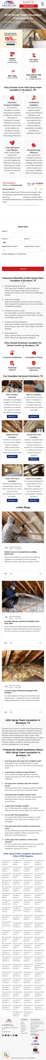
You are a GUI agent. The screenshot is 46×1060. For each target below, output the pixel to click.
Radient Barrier (34, 1031)
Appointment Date (10, 246)
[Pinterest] (8, 1035)
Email (27, 239)
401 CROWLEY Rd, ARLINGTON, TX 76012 (9, 1025)
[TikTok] (13, 1035)
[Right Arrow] (41, 189)
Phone (5, 239)
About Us (23, 1026)
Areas (22, 1031)
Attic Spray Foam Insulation (37, 1023)
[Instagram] (3, 1035)
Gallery (23, 1023)
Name (5, 231)
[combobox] (34, 250)
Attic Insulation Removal (37, 1022)
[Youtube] (16, 1035)
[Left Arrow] (36, 189)
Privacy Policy (24, 1033)
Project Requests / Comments (14, 254)
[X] (11, 1035)
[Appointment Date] (4, 250)
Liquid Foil (33, 1033)
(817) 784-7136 (7, 1031)
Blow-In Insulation (35, 1025)
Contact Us (23, 1028)
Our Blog (23, 1030)
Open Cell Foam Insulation (37, 1030)
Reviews (23, 1025)
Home (22, 1022)
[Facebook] (5, 1035)
